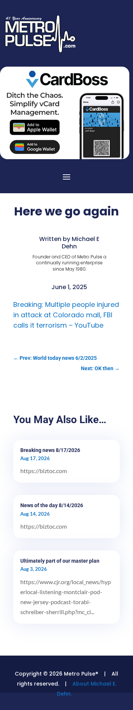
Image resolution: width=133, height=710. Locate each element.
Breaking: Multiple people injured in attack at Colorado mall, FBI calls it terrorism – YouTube (66, 315)
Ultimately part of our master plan (59, 561)
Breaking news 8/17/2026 (50, 450)
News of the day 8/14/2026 (51, 505)
